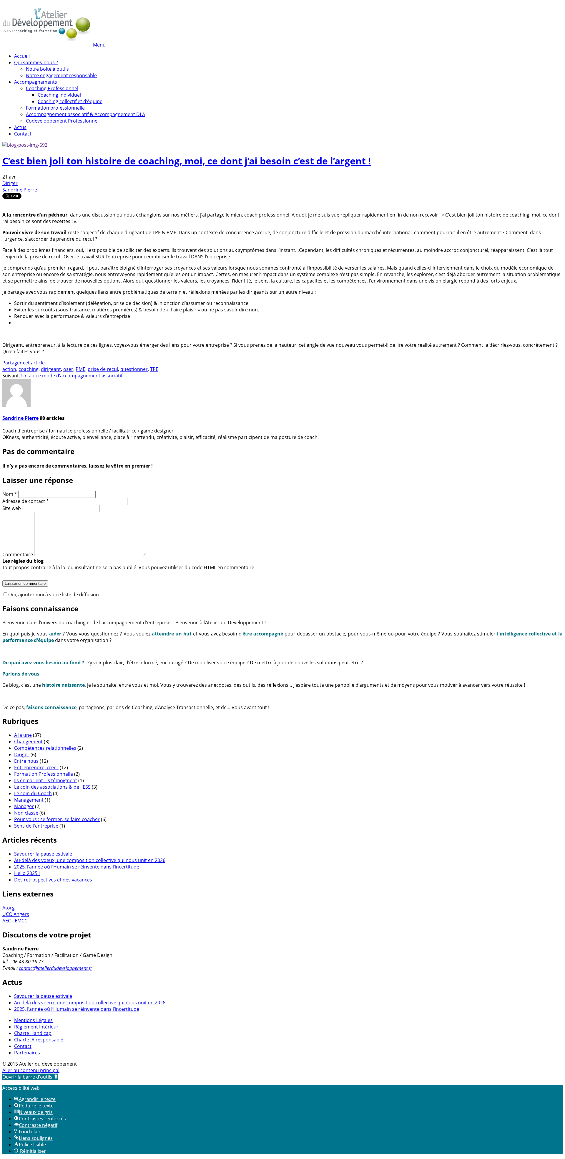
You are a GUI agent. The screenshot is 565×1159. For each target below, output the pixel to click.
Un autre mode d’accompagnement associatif (71, 375)
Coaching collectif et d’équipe (70, 101)
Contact (22, 134)
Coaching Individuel (59, 95)
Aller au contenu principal (30, 1070)
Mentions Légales (33, 1020)
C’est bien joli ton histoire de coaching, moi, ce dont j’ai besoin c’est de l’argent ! (186, 160)
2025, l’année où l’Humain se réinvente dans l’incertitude (76, 867)
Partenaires (27, 1052)
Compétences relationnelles (45, 748)
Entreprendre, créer (36, 767)
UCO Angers (15, 914)
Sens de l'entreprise (36, 826)
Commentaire (17, 554)
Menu (99, 45)
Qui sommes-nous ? (36, 62)
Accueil (22, 56)
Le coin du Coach (33, 793)
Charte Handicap (32, 1033)
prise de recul (103, 369)
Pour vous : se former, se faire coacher (57, 819)
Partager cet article (23, 362)
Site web (11, 508)
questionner (134, 369)
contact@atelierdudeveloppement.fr (55, 968)
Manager (24, 806)
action (9, 369)
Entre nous (26, 761)
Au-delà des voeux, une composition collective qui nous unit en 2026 (89, 860)
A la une (23, 735)
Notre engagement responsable (61, 75)
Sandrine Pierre (19, 189)
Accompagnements (35, 82)
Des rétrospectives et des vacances (53, 879)
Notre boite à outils (47, 69)
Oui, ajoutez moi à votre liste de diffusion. (54, 594)
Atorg (8, 907)
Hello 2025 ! (27, 873)
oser (68, 369)
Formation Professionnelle (43, 774)
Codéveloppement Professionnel (62, 121)
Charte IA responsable (38, 1039)
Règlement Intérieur (36, 1026)
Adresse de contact (25, 501)
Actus (20, 127)
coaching (29, 369)
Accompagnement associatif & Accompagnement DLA (85, 114)
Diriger (10, 183)
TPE (154, 369)
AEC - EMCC (14, 920)
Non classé (26, 813)
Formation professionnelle (55, 108)
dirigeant (51, 369)
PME (80, 369)
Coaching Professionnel (52, 88)
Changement (28, 741)
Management (29, 800)
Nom (9, 494)
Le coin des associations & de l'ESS (52, 787)
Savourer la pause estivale (43, 854)
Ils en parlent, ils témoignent (45, 780)
